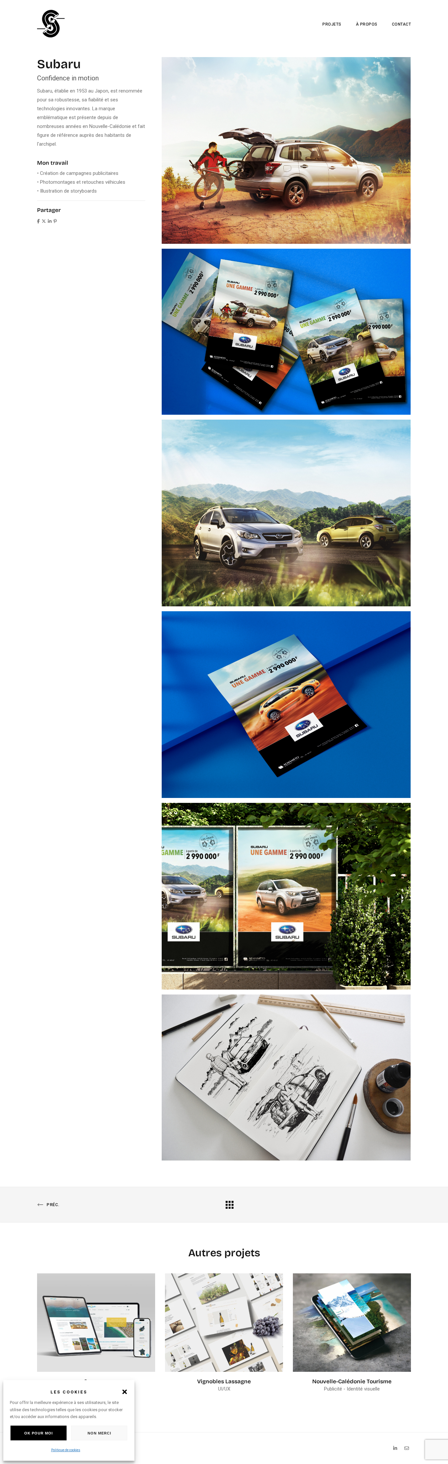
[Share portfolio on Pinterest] (55, 221)
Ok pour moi (38, 1433)
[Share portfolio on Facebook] (38, 221)
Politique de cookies (65, 1450)
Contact (401, 24)
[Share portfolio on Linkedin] (49, 221)
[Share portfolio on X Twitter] (44, 221)
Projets (331, 24)
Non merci (99, 1433)
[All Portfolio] (230, 1204)
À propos (366, 24)
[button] (124, 1392)
